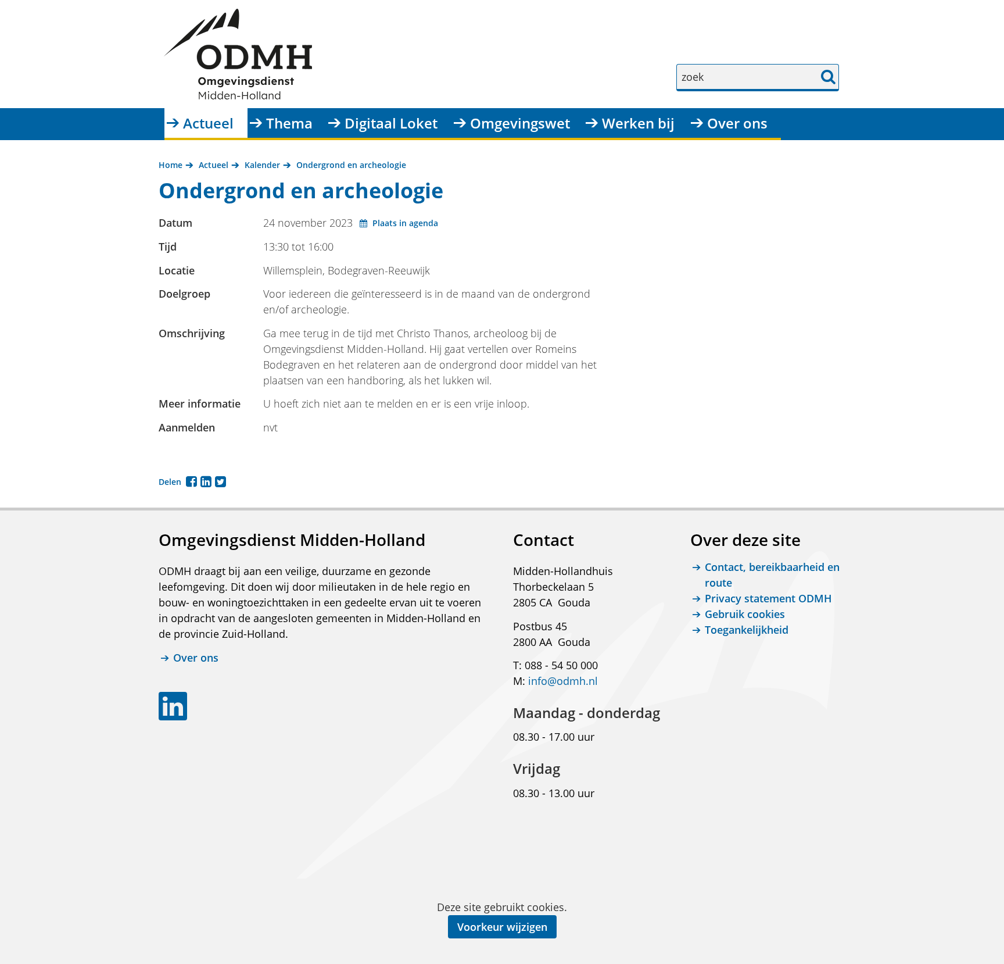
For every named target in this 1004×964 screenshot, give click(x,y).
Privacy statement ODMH (768, 598)
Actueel (208, 123)
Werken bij (638, 123)
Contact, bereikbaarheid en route (772, 575)
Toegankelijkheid (746, 630)
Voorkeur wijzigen (502, 927)
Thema (289, 123)
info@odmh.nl (563, 681)
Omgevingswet (520, 123)
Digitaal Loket (391, 123)
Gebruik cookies (745, 614)
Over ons (737, 123)
